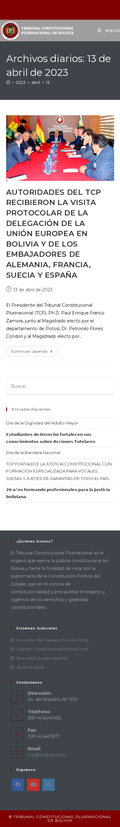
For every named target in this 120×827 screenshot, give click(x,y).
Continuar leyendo (34, 350)
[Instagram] (48, 785)
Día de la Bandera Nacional (33, 452)
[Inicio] (8, 82)
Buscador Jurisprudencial (42, 658)
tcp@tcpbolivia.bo (47, 755)
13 (48, 82)
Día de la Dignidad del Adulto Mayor (42, 422)
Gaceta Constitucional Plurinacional (52, 648)
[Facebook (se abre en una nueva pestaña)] (53, 9)
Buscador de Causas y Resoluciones (53, 639)
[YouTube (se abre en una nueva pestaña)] (68, 9)
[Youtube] (33, 785)
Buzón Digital (30, 667)
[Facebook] (18, 785)
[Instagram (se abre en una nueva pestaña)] (61, 9)
